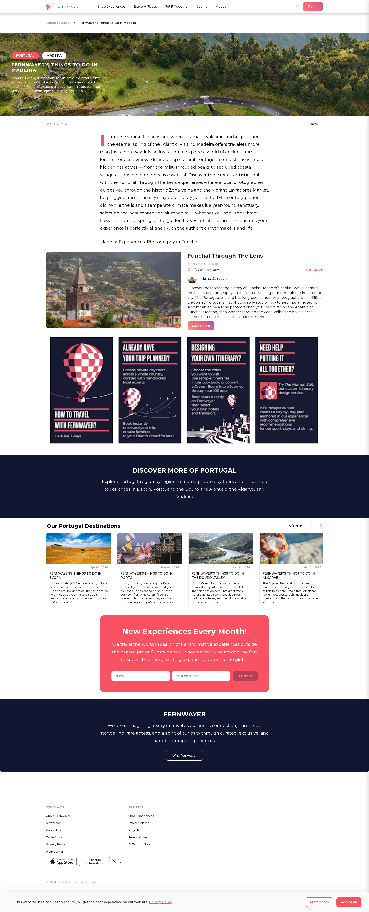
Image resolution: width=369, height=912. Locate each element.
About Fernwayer (58, 816)
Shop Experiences (141, 816)
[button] (64, 6)
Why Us (133, 830)
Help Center (54, 851)
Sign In (313, 6)
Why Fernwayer (184, 755)
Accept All (349, 902)
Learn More (201, 326)
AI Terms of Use (139, 844)
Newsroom (54, 823)
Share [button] (313, 124)
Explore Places (57, 23)
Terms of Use (137, 837)
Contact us (53, 830)
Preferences (319, 902)
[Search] (297, 6)
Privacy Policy (160, 902)
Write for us (54, 837)
